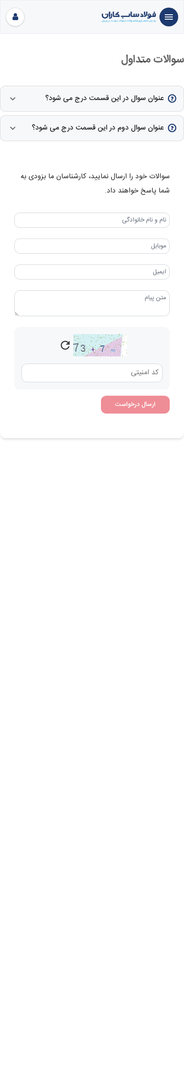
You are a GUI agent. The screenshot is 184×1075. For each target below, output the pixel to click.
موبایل (158, 246)
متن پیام (155, 298)
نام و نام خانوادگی (144, 220)
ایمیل (159, 272)
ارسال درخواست (135, 404)
